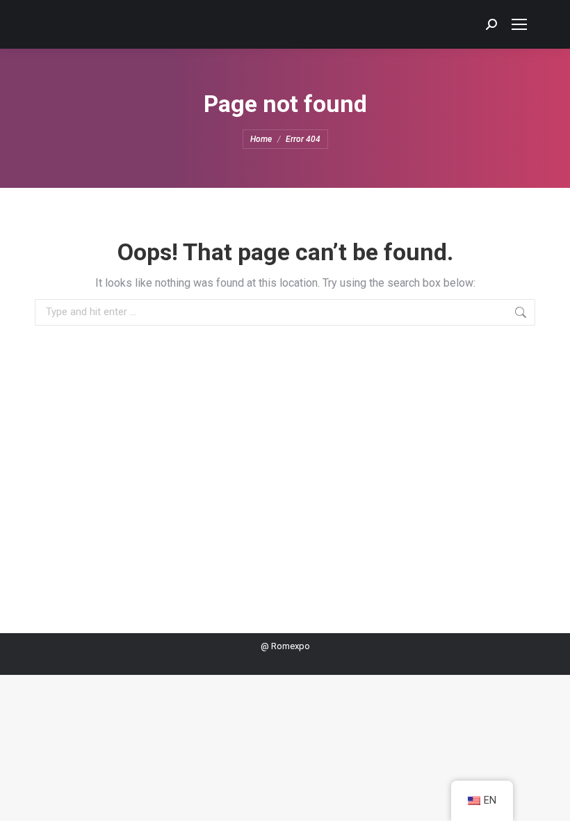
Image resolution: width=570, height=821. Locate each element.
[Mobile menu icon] (519, 24)
